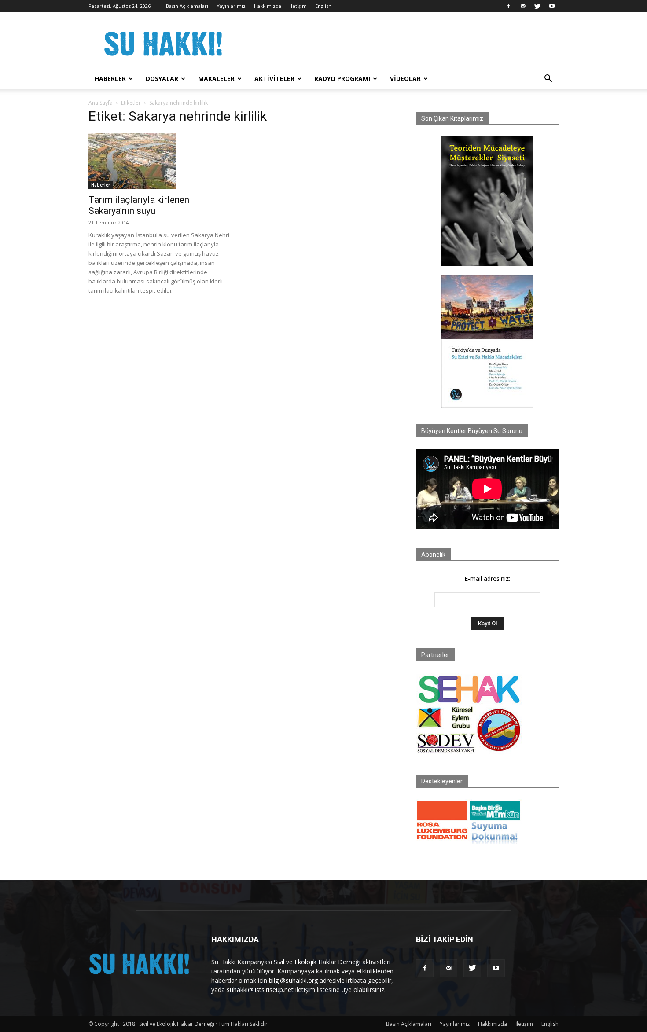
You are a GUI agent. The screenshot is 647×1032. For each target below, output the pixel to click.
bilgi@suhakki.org (293, 980)
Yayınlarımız (231, 6)
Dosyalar (162, 78)
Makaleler (216, 78)
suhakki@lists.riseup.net (260, 989)
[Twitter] (537, 6)
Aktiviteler (274, 78)
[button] (548, 79)
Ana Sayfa (100, 103)
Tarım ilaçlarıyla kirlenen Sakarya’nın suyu (138, 205)
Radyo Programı (342, 78)
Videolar (405, 78)
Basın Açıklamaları (187, 6)
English (323, 6)
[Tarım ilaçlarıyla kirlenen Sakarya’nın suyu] (159, 161)
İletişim (298, 6)
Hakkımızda (267, 6)
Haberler (110, 78)
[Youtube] (552, 6)
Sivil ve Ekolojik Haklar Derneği (317, 962)
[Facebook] (508, 6)
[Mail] (522, 6)
